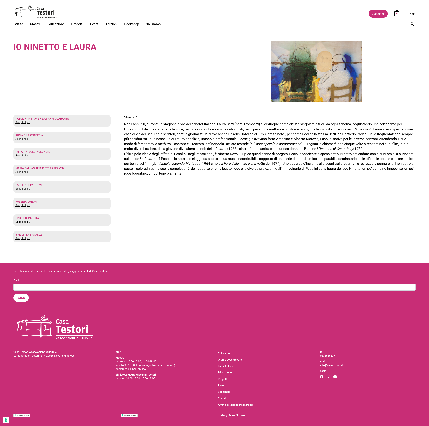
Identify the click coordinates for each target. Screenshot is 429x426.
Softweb (241, 415)
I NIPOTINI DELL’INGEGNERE (32, 151)
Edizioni (111, 24)
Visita (19, 24)
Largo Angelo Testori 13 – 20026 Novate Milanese (44, 355)
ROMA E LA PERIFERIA (29, 135)
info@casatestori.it (331, 365)
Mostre (35, 24)
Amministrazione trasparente (235, 404)
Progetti (77, 24)
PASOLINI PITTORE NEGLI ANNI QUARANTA (42, 118)
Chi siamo (153, 24)
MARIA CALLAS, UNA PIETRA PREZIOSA (40, 168)
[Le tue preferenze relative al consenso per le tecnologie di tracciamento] (6, 420)
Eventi (94, 24)
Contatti (222, 398)
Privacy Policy (23, 415)
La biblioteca (225, 366)
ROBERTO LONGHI (26, 201)
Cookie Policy (130, 415)
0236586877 (327, 355)
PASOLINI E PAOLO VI (28, 185)
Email (16, 280)
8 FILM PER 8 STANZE (28, 234)
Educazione (56, 24)
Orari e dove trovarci (230, 359)
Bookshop (131, 24)
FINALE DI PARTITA (27, 218)
